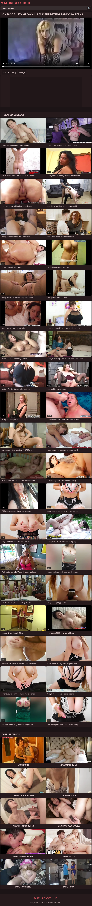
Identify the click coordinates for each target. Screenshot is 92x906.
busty (14, 72)
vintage (22, 72)
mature (6, 72)
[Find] (89, 8)
